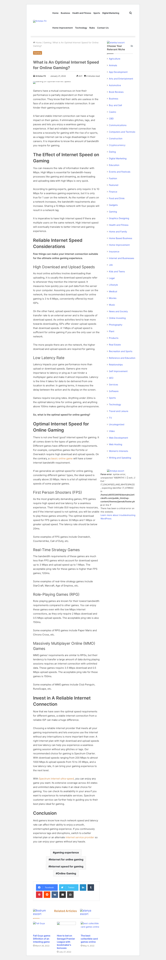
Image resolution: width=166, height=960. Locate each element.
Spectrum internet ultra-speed (56, 778)
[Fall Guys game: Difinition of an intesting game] (42, 927)
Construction (115, 138)
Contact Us (103, 27)
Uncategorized (116, 424)
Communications (117, 125)
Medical (113, 291)
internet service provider (80, 837)
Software (114, 391)
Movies (112, 298)
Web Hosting (115, 444)
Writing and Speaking (120, 457)
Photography (115, 324)
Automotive (115, 85)
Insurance (114, 251)
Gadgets (113, 205)
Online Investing (117, 318)
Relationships (116, 364)
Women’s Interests (118, 451)
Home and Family (118, 231)
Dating (112, 152)
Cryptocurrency (117, 145)
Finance (113, 191)
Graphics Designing (119, 218)
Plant (111, 331)
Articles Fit (41, 76)
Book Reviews (116, 92)
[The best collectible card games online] (90, 927)
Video (112, 431)
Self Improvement (118, 371)
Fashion (113, 178)
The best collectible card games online (89, 938)
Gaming (47, 42)
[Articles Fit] (40, 21)
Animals (113, 65)
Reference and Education (122, 358)
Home (55, 13)
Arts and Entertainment (121, 78)
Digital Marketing (110, 13)
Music (112, 304)
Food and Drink (116, 198)
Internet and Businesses (121, 258)
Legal (112, 278)
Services (113, 384)
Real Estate (115, 344)
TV (110, 418)
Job (111, 265)
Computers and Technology (123, 132)
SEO (111, 378)
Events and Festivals (119, 171)
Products (113, 338)
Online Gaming (66, 873)
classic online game (61, 458)
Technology (81, 27)
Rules (92, 27)
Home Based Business (120, 238)
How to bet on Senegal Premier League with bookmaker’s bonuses (66, 941)
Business (65, 13)
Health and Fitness (81, 13)
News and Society (118, 311)
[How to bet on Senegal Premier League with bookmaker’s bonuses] (66, 927)
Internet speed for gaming (66, 866)
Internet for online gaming (66, 859)
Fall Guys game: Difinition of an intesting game (42, 938)
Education (114, 165)
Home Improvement (62, 27)
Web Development (118, 437)
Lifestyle (113, 285)
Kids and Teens (117, 271)
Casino (112, 112)
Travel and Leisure (118, 411)
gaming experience (66, 852)
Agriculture (114, 58)
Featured (113, 185)
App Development (118, 72)
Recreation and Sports (120, 351)
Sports (96, 13)
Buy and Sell (115, 105)
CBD (111, 118)
